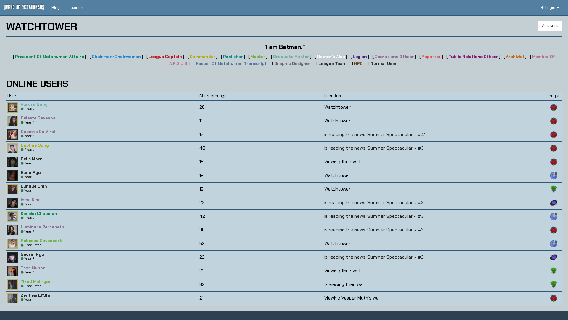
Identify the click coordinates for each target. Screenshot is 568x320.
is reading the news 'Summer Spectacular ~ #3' (374, 148)
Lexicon (76, 7)
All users (550, 25)
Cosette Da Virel (38, 131)
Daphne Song (35, 145)
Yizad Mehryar (36, 281)
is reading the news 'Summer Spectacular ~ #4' (374, 134)
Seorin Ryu (32, 254)
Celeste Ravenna (38, 118)
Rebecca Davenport (41, 240)
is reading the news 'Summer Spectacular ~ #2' (374, 202)
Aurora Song (34, 104)
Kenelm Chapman (39, 213)
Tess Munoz (33, 268)
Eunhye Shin (34, 186)
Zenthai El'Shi (35, 295)
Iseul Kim (30, 199)
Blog (55, 7)
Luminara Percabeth (42, 227)
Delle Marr (31, 158)
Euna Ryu (31, 172)
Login (550, 7)
